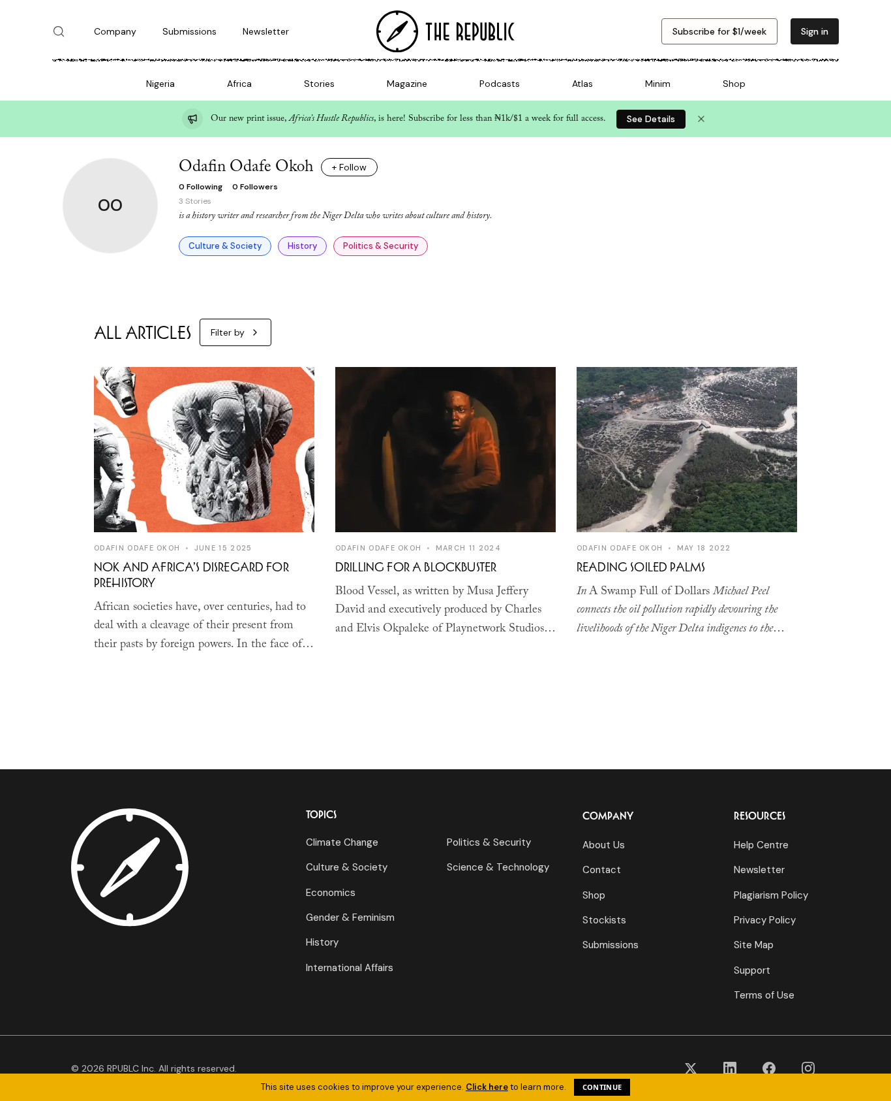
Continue (602, 1087)
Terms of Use (764, 995)
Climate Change (342, 842)
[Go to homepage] (445, 31)
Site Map (754, 944)
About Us (603, 845)
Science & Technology (498, 867)
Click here (487, 1087)
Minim (658, 83)
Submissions (189, 31)
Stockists (604, 920)
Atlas (582, 83)
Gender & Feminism (350, 917)
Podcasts (499, 83)
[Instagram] (808, 1068)
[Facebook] (769, 1068)
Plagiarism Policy (771, 895)
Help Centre (761, 845)
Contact (601, 869)
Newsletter (266, 31)
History (302, 245)
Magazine (407, 83)
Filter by (228, 332)
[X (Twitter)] (690, 1068)
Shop (734, 83)
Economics (330, 892)
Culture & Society (225, 245)
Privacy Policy (765, 920)
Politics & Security (380, 245)
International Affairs (349, 967)
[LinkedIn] (730, 1068)
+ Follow (349, 167)
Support (752, 970)
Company (115, 31)
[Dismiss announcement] (701, 119)
